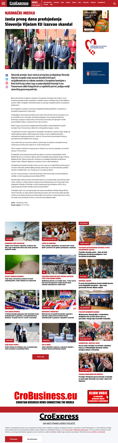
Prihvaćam (13, 439)
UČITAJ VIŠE (40, 356)
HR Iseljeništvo (48, 2)
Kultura (68, 2)
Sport (62, 2)
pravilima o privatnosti (98, 432)
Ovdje (59, 432)
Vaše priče (86, 2)
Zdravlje (46, 4)
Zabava (74, 2)
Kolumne (93, 2)
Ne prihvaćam (32, 439)
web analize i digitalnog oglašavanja (77, 430)
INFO (51, 4)
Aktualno (56, 2)
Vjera (79, 2)
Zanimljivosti (101, 2)
